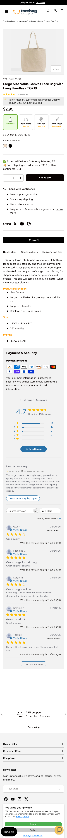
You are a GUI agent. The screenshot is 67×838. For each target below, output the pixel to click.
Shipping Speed (32, 102)
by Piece (10, 123)
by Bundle (26, 124)
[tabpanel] (33, 300)
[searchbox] (19, 510)
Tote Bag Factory (10, 21)
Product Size (14, 102)
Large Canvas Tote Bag (48, 21)
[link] (55, 10)
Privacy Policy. (22, 816)
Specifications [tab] (29, 251)
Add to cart (45, 177)
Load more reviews (33, 664)
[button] (59, 830)
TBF (5, 79)
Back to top (34, 727)
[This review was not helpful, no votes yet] (57, 542)
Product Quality (51, 99)
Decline (33, 830)
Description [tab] (10, 251)
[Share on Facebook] (22, 223)
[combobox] (49, 518)
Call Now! (40, 2)
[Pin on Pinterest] (28, 223)
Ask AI (35, 240)
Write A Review (34, 449)
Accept (33, 824)
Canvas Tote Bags (28, 21)
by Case (41, 124)
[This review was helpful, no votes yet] (51, 542)
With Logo (57, 124)
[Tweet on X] (15, 223)
